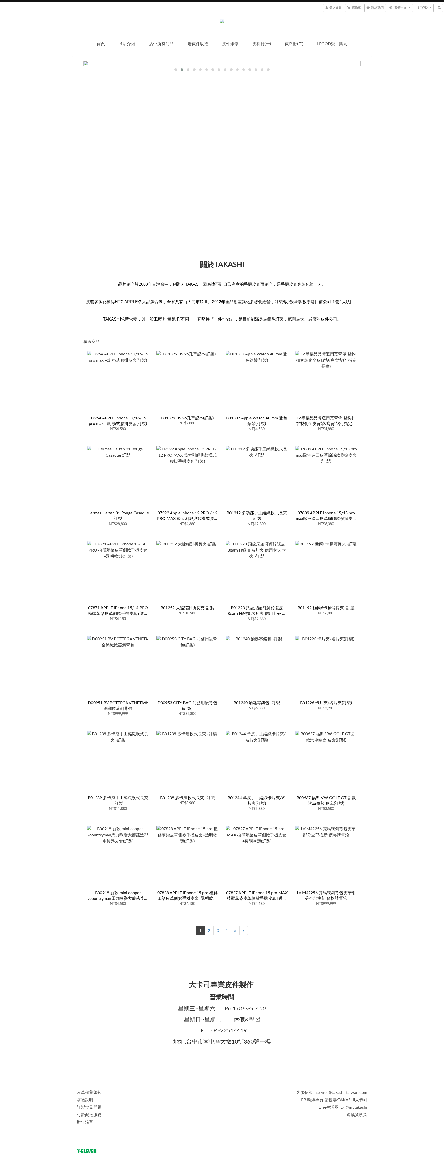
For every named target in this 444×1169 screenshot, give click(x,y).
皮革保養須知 (89, 1092)
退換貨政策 (357, 1115)
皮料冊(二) (294, 44)
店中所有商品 (161, 44)
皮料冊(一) (261, 44)
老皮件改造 (198, 44)
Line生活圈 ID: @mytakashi (343, 1107)
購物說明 (85, 1100)
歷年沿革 (85, 1122)
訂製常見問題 (89, 1107)
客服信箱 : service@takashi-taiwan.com (331, 1092)
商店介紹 (127, 44)
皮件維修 (230, 44)
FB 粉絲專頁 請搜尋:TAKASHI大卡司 (334, 1100)
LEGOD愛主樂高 (332, 44)
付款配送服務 (89, 1115)
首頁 (101, 44)
